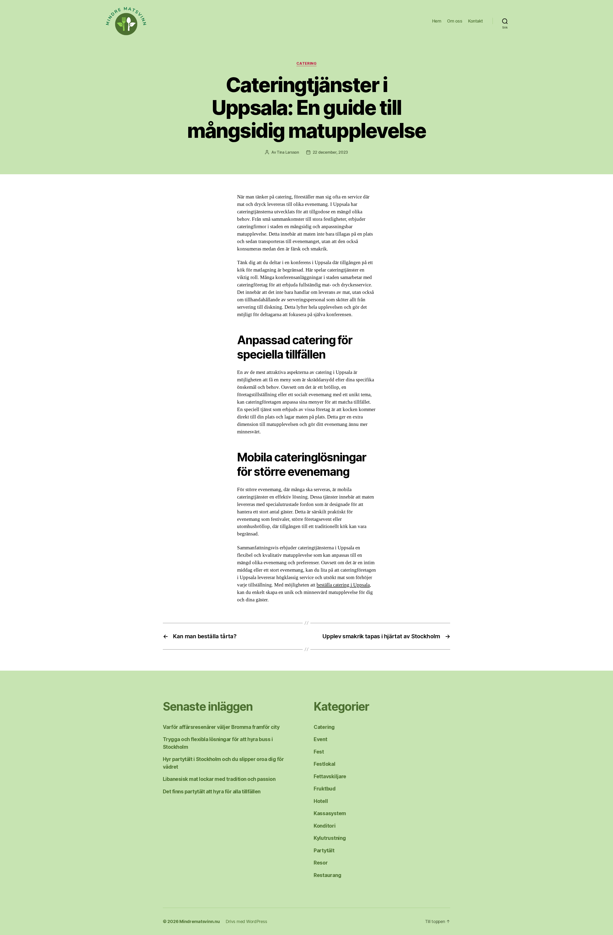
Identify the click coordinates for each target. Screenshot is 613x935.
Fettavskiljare (330, 776)
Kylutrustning (330, 838)
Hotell (321, 801)
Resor (321, 863)
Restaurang (327, 875)
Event (320, 739)
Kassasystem (330, 813)
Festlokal (324, 764)
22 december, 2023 (330, 152)
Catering (306, 63)
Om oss (454, 20)
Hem (436, 20)
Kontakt (475, 20)
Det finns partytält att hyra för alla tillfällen (212, 792)
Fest (319, 752)
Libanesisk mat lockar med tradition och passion (219, 779)
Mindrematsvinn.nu (199, 921)
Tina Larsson (288, 152)
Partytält (324, 851)
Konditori (325, 826)
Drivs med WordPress (246, 921)
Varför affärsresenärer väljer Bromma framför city (221, 727)
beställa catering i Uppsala (343, 585)
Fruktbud (325, 789)
